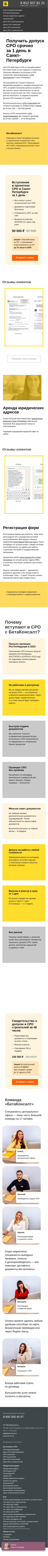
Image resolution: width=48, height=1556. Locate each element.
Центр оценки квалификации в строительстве (19, 1514)
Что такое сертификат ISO (12, 1519)
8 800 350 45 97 (13, 1416)
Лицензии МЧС (8, 19)
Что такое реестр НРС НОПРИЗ (14, 1517)
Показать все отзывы (23, 358)
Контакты (6, 1537)
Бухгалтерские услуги (10, 1485)
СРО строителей (30, 103)
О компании (7, 1534)
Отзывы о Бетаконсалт (11, 1539)
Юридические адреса (10, 1469)
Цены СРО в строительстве (13, 30)
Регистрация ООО (9, 1471)
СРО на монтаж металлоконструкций (16, 1529)
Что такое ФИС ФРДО (11, 1504)
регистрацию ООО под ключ (25, 542)
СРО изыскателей (9, 1457)
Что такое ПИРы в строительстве (15, 1507)
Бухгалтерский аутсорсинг (12, 1488)
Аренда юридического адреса (13, 1478)
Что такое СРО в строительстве (14, 1502)
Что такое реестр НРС (11, 1512)
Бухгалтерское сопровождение (14, 1490)
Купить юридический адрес (12, 10)
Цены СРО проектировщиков (13, 22)
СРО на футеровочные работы (14, 1526)
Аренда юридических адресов (14, 16)
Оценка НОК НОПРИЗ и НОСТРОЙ (15, 1524)
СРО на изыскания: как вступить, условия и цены (20, 1521)
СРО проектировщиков (11, 13)
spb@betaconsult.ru (10, 1433)
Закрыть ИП (7, 1476)
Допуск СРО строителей (11, 24)
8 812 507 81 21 (8, 1436)
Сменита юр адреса (10, 1481)
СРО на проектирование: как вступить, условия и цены (22, 1500)
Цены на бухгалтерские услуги (14, 1493)
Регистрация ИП (9, 1473)
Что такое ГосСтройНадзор (12, 1509)
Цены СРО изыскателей (11, 27)
